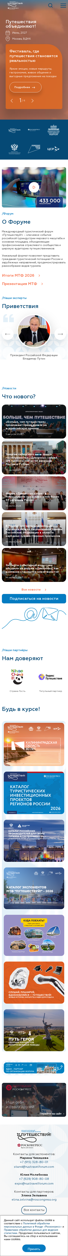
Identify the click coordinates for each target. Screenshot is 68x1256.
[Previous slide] (8, 334)
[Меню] (62, 5)
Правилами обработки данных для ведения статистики (31, 1231)
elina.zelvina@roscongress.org (34, 1199)
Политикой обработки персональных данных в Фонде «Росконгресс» (33, 1224)
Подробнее (22, 87)
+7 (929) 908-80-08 (34, 1179)
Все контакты (34, 1210)
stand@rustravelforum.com (34, 1166)
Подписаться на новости (34, 599)
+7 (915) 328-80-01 (34, 1162)
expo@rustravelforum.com (34, 1183)
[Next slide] (60, 334)
